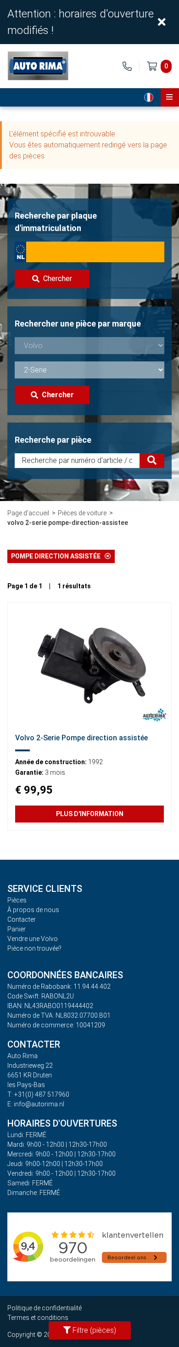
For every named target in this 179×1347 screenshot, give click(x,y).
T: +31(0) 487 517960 (38, 1094)
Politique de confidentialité (44, 1308)
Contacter (21, 919)
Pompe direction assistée (58, 556)
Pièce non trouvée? (34, 948)
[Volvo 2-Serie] (89, 664)
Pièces (17, 900)
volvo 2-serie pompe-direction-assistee (67, 522)
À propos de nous (33, 909)
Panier (16, 929)
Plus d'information (89, 813)
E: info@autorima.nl (35, 1104)
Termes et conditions (37, 1317)
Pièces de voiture (82, 513)
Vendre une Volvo (32, 938)
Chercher (57, 278)
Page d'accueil (28, 513)
